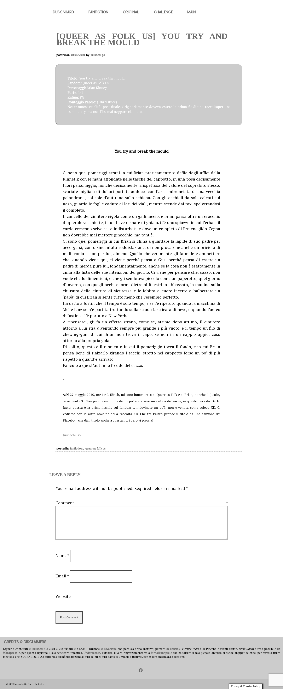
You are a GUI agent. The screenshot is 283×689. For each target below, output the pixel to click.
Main (191, 12)
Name (62, 555)
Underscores (91, 653)
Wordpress (10, 653)
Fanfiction (98, 12)
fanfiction (76, 448)
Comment (141, 503)
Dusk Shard (63, 12)
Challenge (163, 12)
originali (131, 12)
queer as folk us (95, 448)
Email (62, 576)
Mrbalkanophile (161, 653)
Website (63, 596)
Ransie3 (175, 649)
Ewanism (110, 649)
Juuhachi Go (98, 55)
